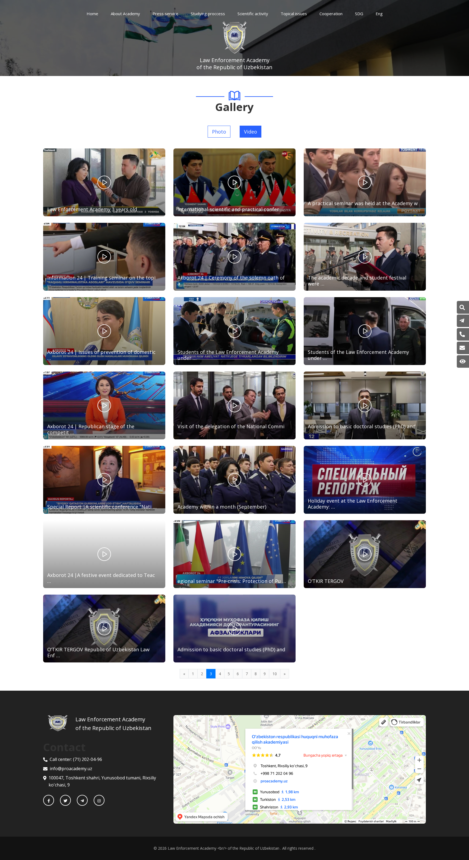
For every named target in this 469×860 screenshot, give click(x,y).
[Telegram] (82, 800)
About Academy (125, 13)
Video (250, 131)
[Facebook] (48, 800)
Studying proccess (208, 13)
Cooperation (331, 13)
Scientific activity (252, 13)
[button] (462, 307)
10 (274, 673)
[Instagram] (99, 800)
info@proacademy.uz (71, 769)
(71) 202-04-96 (87, 759)
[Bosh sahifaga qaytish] (61, 723)
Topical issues (294, 13)
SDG (359, 13)
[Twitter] (65, 800)
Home (92, 13)
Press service (165, 13)
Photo (219, 131)
